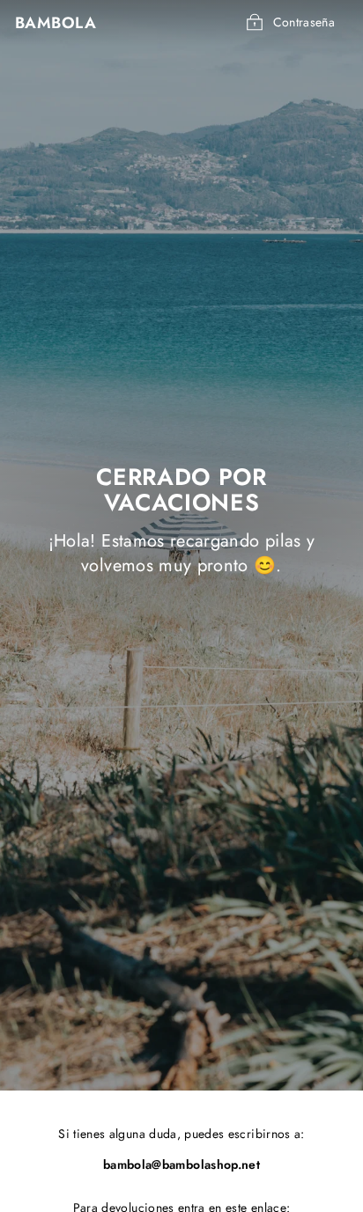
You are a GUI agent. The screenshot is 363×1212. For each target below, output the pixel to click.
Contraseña (304, 22)
